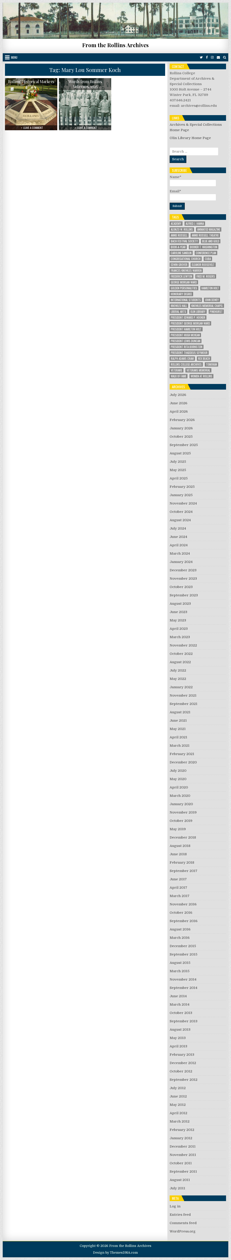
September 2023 (184, 595)
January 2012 (181, 1138)
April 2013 (178, 1046)
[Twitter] (201, 57)
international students (186, 300)
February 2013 (182, 1055)
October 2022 (181, 654)
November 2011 (183, 1155)
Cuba (208, 259)
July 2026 (178, 395)
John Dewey (212, 300)
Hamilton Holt (210, 288)
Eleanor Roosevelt (203, 265)
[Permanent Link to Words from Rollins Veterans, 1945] (85, 104)
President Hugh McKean (185, 335)
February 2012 (182, 1130)
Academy (176, 223)
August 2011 (180, 1180)
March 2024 (180, 553)
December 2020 (183, 762)
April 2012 (178, 1113)
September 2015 (183, 954)
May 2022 (178, 679)
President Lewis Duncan (185, 341)
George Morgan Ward (184, 282)
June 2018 (178, 854)
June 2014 (178, 996)
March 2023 (180, 637)
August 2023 (180, 604)
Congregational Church (186, 259)
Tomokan (211, 364)
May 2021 (178, 729)
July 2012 (178, 1088)
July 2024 (178, 528)
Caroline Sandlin (181, 253)
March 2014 (179, 1004)
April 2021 (178, 737)
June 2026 (178, 403)
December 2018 (183, 837)
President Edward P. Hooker (188, 317)
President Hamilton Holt (186, 329)
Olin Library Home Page (190, 138)
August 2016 (180, 929)
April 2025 (179, 478)
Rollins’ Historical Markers (31, 81)
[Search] (224, 57)
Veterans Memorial (198, 370)
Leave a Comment (33, 127)
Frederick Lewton (181, 276)
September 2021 (183, 704)
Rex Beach (204, 358)
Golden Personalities (184, 288)
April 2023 (179, 629)
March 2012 (179, 1121)
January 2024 (181, 562)
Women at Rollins (201, 376)
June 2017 (178, 879)
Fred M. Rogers (205, 276)
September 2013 (183, 1021)
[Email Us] (218, 57)
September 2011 (183, 1171)
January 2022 (181, 687)
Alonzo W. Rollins (182, 229)
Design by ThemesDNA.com (115, 1252)
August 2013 (180, 1030)
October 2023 (181, 587)
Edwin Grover (179, 265)
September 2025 (184, 445)
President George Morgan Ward (190, 323)
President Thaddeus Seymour (189, 353)
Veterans (176, 370)
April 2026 (179, 411)
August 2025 (180, 453)
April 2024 (179, 545)
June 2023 (178, 612)
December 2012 (183, 1063)
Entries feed (180, 1215)
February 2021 (182, 754)
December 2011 (183, 1146)
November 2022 (183, 645)
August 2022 (180, 662)
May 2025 (178, 470)
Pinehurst (216, 311)
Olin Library (198, 311)
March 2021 (179, 746)
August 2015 (180, 963)
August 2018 (180, 846)
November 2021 (183, 695)
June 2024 (178, 537)
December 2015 (183, 946)
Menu (14, 57)
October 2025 (181, 437)
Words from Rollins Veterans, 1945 (85, 84)
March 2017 (179, 896)
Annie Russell (179, 235)
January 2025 (181, 495)
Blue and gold (210, 241)
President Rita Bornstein (186, 347)
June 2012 (178, 1096)
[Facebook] (207, 57)
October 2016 (181, 913)
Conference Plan (206, 253)
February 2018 (182, 862)
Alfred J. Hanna (195, 223)
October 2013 (181, 1013)
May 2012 (178, 1105)
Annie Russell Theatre (205, 235)
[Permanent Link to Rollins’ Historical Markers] (31, 104)
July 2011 (177, 1188)
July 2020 (178, 771)
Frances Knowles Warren (186, 270)
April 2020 (179, 787)
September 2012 (183, 1080)
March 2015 (179, 971)
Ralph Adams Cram (182, 358)
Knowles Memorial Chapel (207, 306)
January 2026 (181, 428)
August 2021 (180, 712)
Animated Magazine (208, 229)
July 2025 (178, 462)
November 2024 (183, 503)
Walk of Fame (178, 376)
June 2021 (178, 720)
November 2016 (183, 904)
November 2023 (183, 579)
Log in (175, 1206)
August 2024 (180, 520)
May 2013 (178, 1038)
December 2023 (183, 570)
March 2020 (180, 796)
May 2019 (178, 829)
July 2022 (178, 670)
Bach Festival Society (184, 241)
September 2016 (183, 921)
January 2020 (181, 804)
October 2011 (181, 1163)
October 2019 (181, 821)
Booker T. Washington (203, 247)
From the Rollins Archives (115, 45)
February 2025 (182, 487)
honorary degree (181, 294)
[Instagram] (212, 57)
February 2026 (182, 420)
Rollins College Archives (186, 364)
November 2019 (183, 812)
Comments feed (183, 1223)
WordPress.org (183, 1231)
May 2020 (178, 779)
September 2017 (183, 871)
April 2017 (178, 888)
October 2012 (181, 1071)
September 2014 (183, 988)
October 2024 (181, 512)
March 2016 (179, 938)
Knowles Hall (179, 306)
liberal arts (178, 311)
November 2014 (183, 979)
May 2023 (178, 620)
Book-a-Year (178, 247)
